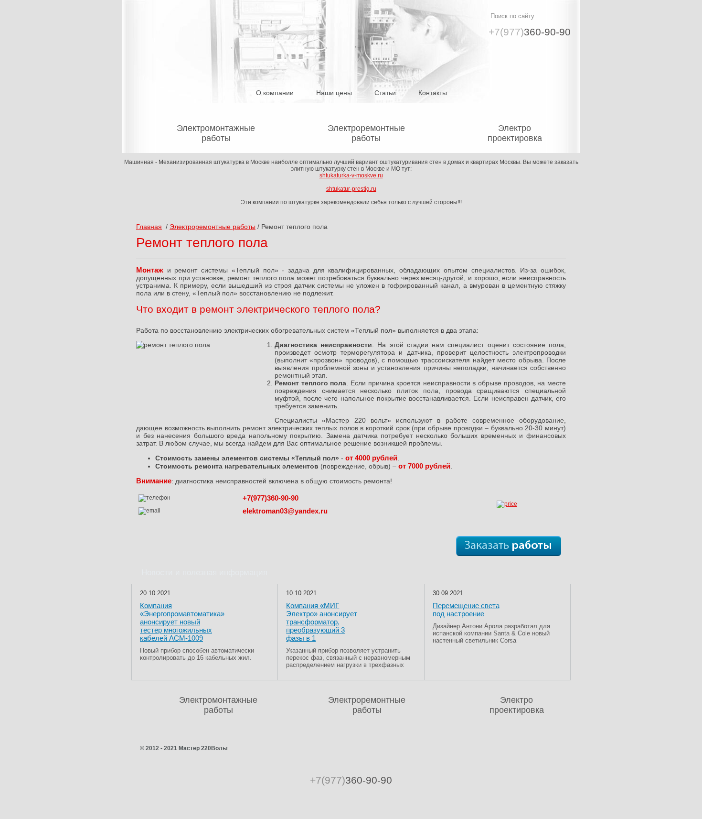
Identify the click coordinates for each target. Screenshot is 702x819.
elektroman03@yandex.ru (285, 511)
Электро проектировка (515, 133)
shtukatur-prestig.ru (351, 189)
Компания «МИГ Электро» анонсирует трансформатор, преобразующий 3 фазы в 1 (321, 621)
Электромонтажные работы (216, 133)
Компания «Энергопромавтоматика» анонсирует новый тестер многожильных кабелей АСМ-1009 (182, 621)
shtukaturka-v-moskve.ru (351, 175)
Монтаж (149, 270)
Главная (149, 226)
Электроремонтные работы (366, 133)
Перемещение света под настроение (466, 609)
